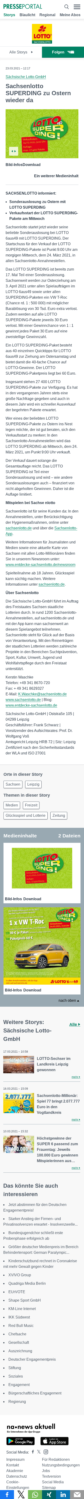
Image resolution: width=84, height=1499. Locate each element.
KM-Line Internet (22, 1309)
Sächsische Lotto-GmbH (26, 77)
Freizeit (31, 805)
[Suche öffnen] (66, 7)
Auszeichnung (20, 1351)
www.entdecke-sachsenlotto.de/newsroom (40, 565)
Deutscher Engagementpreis (32, 1359)
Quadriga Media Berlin (27, 1283)
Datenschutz (16, 1476)
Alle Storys (18, 52)
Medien (12, 805)
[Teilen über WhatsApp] (35, 1494)
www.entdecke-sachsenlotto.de (31, 705)
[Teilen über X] (21, 1494)
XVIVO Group (19, 1275)
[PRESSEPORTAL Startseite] (23, 7)
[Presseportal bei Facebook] (31, 1452)
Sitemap (49, 1488)
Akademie (14, 1471)
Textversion (51, 1476)
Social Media (53, 1482)
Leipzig (33, 784)
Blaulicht (27, 15)
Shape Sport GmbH (24, 1300)
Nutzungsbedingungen (61, 1465)
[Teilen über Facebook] (7, 1494)
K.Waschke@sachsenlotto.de (42, 694)
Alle (73, 1024)
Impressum (15, 1459)
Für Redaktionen (56, 1459)
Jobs (46, 1471)
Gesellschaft (18, 1343)
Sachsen (13, 784)
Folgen (58, 52)
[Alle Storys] (42, 42)
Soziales (15, 1376)
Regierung (17, 1402)
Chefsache (17, 1334)
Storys (9, 15)
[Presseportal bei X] (37, 1452)
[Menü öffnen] (77, 7)
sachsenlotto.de (19, 528)
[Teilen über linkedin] (63, 1494)
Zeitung (58, 815)
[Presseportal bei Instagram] (44, 1452)
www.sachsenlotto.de (23, 700)
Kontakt (12, 1465)
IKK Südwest (19, 1317)
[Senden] (77, 1494)
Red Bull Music (21, 1326)
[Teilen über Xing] (49, 1494)
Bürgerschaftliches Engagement (34, 1393)
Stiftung (14, 1368)
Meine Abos (70, 15)
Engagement (19, 1385)
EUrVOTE (16, 1292)
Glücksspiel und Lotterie (26, 815)
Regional (47, 15)
